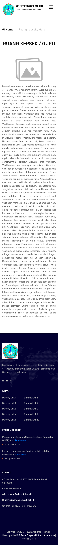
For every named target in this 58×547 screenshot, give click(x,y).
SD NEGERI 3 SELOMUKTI (29, 8)
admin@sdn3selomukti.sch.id (19, 500)
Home (9, 29)
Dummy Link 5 (9, 420)
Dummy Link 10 (31, 420)
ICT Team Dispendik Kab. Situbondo (35, 535)
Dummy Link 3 (9, 408)
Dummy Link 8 (31, 408)
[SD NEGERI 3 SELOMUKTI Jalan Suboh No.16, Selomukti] (8, 9)
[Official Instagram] (11, 381)
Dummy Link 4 (9, 414)
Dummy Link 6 (31, 397)
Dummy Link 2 (9, 403)
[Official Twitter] (3, 381)
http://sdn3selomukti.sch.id (18, 494)
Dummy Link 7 (31, 403)
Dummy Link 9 (31, 414)
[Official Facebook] (7, 381)
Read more (20, 440)
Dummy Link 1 (9, 397)
